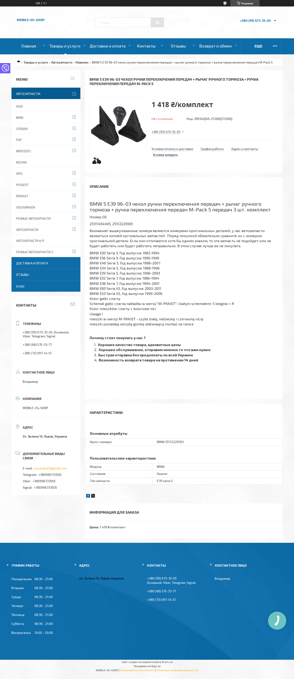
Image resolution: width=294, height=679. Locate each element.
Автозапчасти (61, 62)
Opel (19, 173)
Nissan (21, 162)
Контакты (146, 45)
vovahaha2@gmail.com (50, 468)
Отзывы (178, 45)
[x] (93, 496)
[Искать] (157, 22)
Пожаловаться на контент (137, 670)
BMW (19, 117)
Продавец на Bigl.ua (147, 666)
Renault (22, 196)
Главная (28, 45)
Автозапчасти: (28, 94)
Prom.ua (167, 661)
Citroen (22, 129)
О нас (20, 286)
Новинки (82, 62)
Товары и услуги (64, 45)
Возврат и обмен (215, 45)
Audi (19, 106)
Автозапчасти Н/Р (30, 241)
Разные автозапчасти (33, 218)
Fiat (19, 140)
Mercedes (23, 151)
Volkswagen (25, 207)
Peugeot (22, 185)
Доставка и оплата (108, 45)
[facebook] (88, 496)
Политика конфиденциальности (177, 670)
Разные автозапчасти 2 (34, 252)
